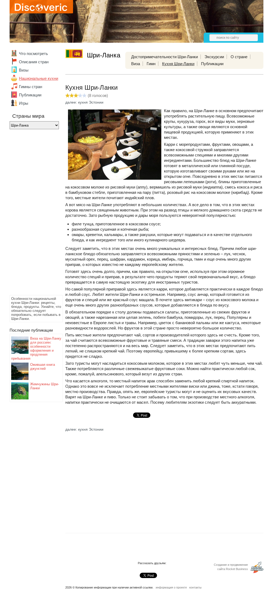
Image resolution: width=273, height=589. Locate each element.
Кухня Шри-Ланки (178, 63)
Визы (24, 70)
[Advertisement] (31, 213)
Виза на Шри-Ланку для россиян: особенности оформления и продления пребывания (36, 348)
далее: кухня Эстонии (84, 102)
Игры (23, 103)
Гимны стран (30, 86)
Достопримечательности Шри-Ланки (164, 56)
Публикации (30, 95)
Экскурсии (214, 56)
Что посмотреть (33, 53)
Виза (135, 63)
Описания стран (34, 62)
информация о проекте (171, 587)
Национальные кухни (38, 78)
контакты (195, 587)
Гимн (151, 63)
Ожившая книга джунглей (42, 367)
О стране (239, 56)
